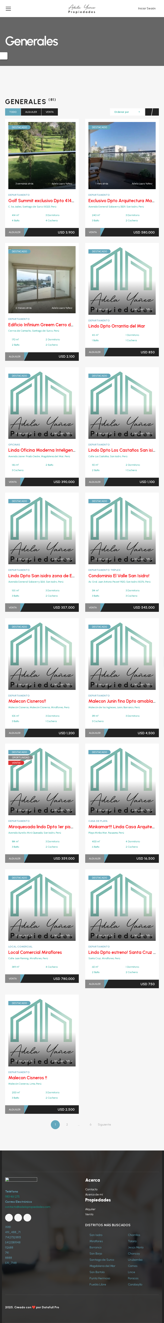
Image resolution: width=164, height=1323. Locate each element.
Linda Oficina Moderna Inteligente (42, 450)
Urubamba (134, 1260)
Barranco (95, 1247)
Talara (131, 1241)
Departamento (19, 194)
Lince (131, 1272)
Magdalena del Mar (102, 1266)
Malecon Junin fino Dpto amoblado (123, 701)
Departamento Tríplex (104, 570)
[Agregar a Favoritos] (42, 155)
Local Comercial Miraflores (35, 952)
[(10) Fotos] (112, 280)
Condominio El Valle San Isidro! (118, 575)
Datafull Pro (50, 1307)
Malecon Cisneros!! (27, 701)
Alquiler (31, 111)
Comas (132, 1266)
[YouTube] (18, 1217)
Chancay (133, 1253)
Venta (50, 111)
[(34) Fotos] (112, 530)
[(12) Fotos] (112, 404)
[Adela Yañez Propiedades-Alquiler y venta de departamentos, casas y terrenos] (82, 8)
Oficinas (14, 444)
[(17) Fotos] (32, 155)
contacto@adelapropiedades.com (27, 1207)
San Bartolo (97, 1272)
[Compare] (51, 155)
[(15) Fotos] (32, 781)
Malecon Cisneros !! (27, 1077)
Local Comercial (20, 946)
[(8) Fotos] (32, 906)
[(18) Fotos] (32, 655)
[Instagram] (27, 1217)
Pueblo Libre (97, 1284)
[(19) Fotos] (32, 279)
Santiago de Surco (101, 1260)
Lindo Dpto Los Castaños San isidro (124, 450)
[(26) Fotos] (112, 155)
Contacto (91, 1189)
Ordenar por (121, 111)
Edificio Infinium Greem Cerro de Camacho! (51, 324)
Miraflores (96, 1241)
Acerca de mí (94, 1194)
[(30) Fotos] (112, 655)
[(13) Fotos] (32, 404)
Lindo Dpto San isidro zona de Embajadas (50, 575)
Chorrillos (133, 1235)
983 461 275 (12, 1196)
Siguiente (104, 1124)
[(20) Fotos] (32, 1032)
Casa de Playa (98, 821)
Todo (12, 111)
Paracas (132, 1278)
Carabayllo (134, 1284)
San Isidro (95, 1235)
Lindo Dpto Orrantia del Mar (116, 326)
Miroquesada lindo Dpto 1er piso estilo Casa (52, 826)
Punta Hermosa (99, 1278)
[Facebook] (9, 1217)
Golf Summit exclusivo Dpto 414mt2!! (45, 200)
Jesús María (135, 1247)
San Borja (95, 1253)
